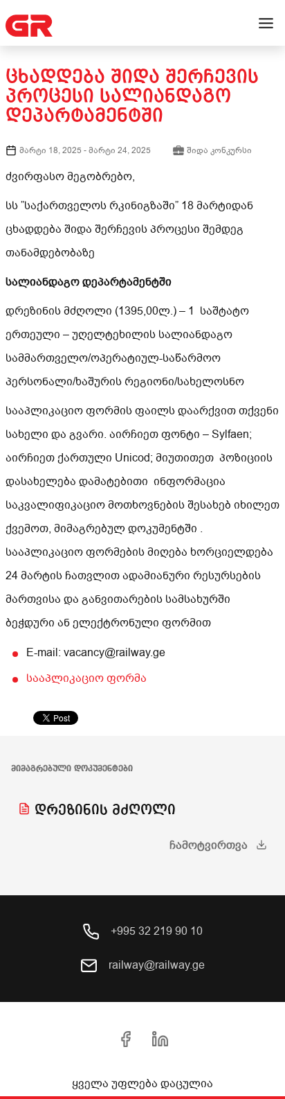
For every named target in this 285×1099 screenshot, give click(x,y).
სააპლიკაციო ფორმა (86, 678)
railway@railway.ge (155, 965)
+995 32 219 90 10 (155, 931)
